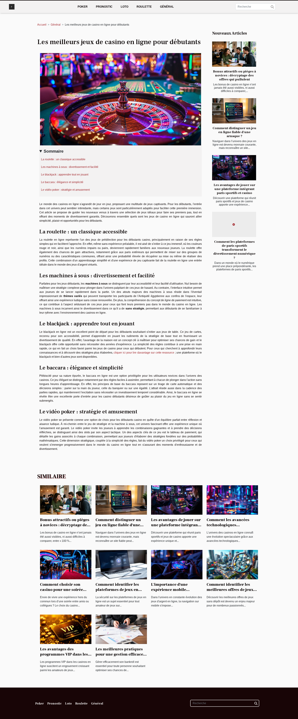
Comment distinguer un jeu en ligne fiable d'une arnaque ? (234, 132)
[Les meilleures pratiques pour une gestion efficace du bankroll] (121, 629)
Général (167, 6)
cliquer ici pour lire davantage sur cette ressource (144, 352)
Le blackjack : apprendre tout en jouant (64, 174)
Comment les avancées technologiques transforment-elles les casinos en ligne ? (228, 527)
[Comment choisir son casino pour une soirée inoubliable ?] (65, 564)
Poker (83, 6)
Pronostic (104, 6)
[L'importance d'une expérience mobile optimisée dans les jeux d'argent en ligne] (176, 564)
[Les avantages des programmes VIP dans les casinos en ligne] (65, 629)
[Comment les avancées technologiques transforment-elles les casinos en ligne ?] (232, 499)
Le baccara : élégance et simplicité (62, 182)
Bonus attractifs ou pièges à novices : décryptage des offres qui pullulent (234, 75)
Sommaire (53, 151)
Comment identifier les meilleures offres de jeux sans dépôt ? (230, 589)
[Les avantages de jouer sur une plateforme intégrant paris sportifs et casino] (234, 167)
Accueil (41, 24)
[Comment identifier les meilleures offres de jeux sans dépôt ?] (232, 564)
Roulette (144, 6)
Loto (124, 6)
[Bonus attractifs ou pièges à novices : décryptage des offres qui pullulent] (234, 54)
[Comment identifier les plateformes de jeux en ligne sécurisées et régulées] (121, 564)
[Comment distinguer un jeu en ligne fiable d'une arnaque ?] (234, 110)
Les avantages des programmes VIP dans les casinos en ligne (64, 654)
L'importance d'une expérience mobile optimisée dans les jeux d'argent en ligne (173, 592)
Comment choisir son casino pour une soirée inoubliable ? (61, 589)
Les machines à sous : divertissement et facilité (69, 166)
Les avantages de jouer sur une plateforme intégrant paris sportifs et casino (234, 189)
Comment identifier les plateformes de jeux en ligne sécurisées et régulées (117, 592)
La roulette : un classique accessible (63, 159)
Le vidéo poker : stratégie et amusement (65, 189)
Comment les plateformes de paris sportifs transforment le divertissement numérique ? (234, 250)
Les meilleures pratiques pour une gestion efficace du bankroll (119, 654)
